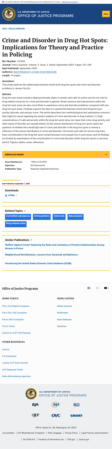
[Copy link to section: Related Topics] (24, 210)
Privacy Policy (71, 433)
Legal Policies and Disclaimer (94, 433)
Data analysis (76, 215)
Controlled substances (18, 215)
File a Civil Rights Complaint (15, 306)
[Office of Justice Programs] (9, 14)
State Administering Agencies (16, 376)
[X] (99, 290)
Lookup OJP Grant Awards (15, 362)
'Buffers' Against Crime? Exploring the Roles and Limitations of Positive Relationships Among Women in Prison (54, 246)
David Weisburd (22, 72)
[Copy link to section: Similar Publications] (30, 239)
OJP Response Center (12, 369)
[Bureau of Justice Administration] (35, 407)
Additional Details (14, 154)
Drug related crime (15, 223)
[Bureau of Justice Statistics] (55, 408)
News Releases (64, 319)
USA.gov (71, 439)
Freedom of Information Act (51, 439)
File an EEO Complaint (13, 319)
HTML (11, 195)
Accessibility (8, 433)
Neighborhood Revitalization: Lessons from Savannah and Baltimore (41, 254)
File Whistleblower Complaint (31, 433)
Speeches (61, 326)
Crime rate (59, 215)
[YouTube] (107, 290)
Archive (5, 349)
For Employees (9, 356)
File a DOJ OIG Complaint (14, 312)
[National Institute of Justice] (76, 407)
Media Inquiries (64, 306)
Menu (106, 14)
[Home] (45, 14)
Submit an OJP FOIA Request (16, 333)
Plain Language (55, 433)
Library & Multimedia (16, 28)
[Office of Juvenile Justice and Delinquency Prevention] (35, 418)
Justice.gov (84, 439)
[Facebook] (91, 290)
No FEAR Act (29, 439)
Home (4, 28)
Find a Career (8, 326)
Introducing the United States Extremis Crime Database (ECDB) (38, 263)
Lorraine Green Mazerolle (44, 72)
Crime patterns (42, 215)
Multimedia (62, 312)
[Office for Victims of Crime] (56, 417)
